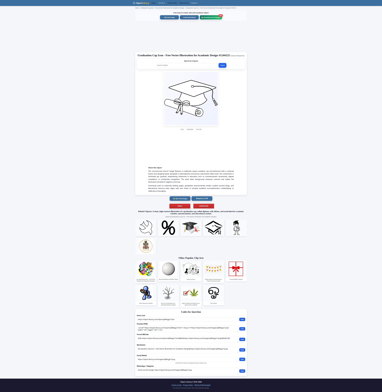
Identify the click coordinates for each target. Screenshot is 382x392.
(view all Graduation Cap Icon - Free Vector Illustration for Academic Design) (191, 217)
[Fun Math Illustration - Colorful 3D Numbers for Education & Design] (146, 269)
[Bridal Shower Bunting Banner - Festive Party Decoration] (214, 269)
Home (154, 3)
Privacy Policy (172, 3)
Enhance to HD (202, 198)
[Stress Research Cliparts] (146, 293)
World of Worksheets (202, 385)
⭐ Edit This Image (180, 199)
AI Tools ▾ (161, 3)
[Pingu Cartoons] (191, 269)
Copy (242, 319)
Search (222, 65)
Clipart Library (186, 382)
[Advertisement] (191, 36)
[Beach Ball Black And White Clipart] (168, 269)
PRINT (180, 206)
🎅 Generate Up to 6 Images (211, 16)
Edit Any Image (169, 17)
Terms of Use (184, 3)
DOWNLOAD (203, 206)
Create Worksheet (189, 17)
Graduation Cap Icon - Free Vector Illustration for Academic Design (162, 8)
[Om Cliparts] (214, 293)
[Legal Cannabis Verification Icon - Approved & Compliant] (191, 293)
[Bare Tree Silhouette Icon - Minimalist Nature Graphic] (168, 293)
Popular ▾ (194, 3)
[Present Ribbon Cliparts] (236, 269)
